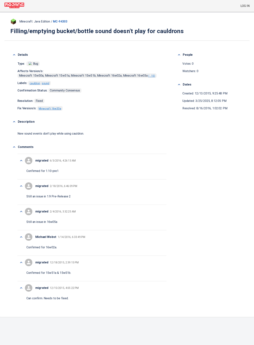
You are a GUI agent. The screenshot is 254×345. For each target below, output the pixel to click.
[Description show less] (14, 121)
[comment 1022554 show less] (21, 160)
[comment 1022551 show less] (21, 237)
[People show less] (179, 55)
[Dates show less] (179, 84)
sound (45, 83)
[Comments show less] (14, 147)
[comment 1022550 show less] (21, 262)
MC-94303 (60, 21)
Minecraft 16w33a (50, 108)
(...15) (151, 75)
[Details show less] (14, 55)
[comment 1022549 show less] (21, 288)
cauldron (35, 83)
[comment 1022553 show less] (21, 186)
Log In (245, 6)
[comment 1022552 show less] (21, 211)
